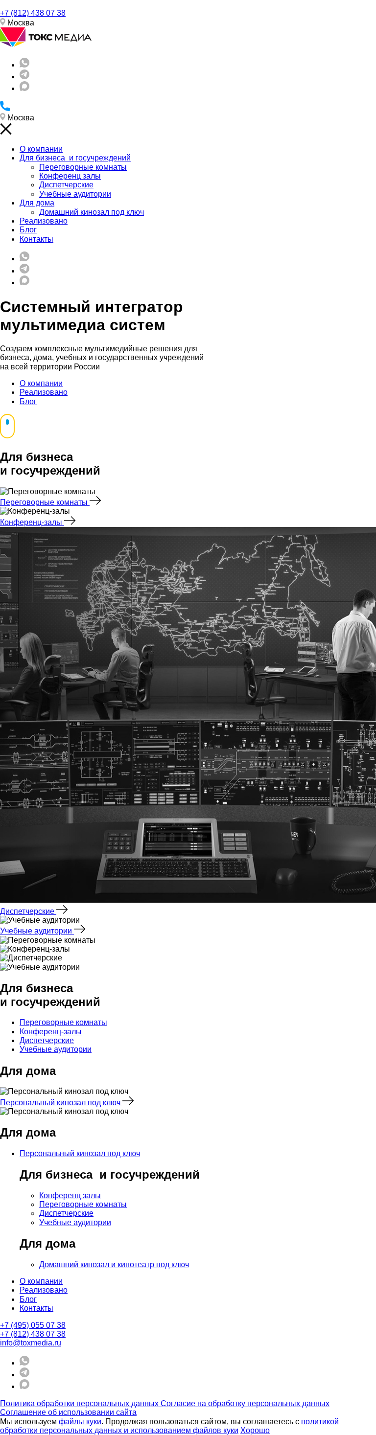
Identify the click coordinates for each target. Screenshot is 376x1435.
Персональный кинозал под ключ (61, 1102)
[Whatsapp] (24, 65)
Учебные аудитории (75, 194)
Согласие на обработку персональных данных (245, 1403)
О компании (41, 149)
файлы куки (80, 1421)
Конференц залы (70, 176)
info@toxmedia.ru (30, 1343)
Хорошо (255, 1430)
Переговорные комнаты (83, 167)
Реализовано (44, 221)
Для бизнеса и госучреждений (75, 158)
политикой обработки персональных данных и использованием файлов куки (169, 1426)
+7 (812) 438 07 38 (33, 13)
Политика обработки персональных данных (80, 1403)
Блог (28, 230)
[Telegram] (24, 76)
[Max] (24, 88)
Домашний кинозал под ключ (91, 212)
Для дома (37, 203)
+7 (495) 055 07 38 (33, 1325)
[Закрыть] (6, 132)
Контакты (36, 239)
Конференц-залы (32, 522)
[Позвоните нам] (5, 108)
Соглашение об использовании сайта (68, 1412)
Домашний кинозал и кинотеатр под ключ (114, 1264)
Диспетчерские (66, 185)
